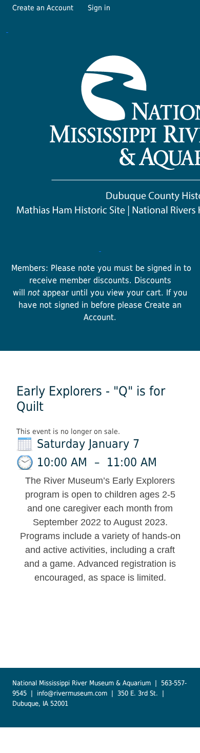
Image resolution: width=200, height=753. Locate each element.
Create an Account (42, 8)
